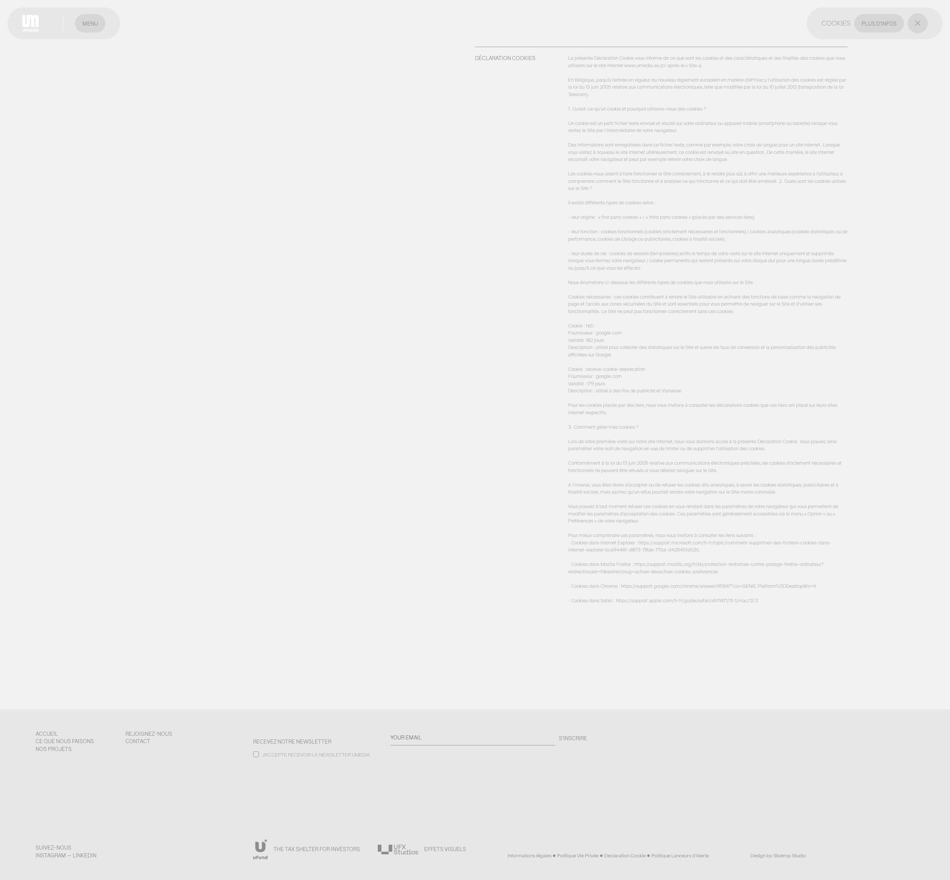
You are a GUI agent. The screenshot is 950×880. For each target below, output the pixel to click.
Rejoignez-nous (148, 734)
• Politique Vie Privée (576, 856)
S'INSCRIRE (573, 738)
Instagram (51, 855)
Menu (90, 23)
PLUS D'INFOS (879, 23)
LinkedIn (84, 855)
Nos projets (54, 749)
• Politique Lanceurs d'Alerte (678, 856)
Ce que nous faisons (65, 741)
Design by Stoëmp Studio (778, 856)
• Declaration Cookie (623, 856)
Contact (137, 741)
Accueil (47, 734)
